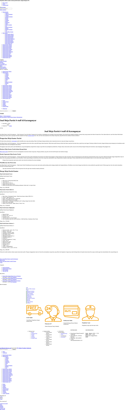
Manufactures (5, 12)
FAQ (62, 334)
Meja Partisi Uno (8, 43)
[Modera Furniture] (30, 291)
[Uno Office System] (30, 288)
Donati (6, 19)
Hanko (6, 21)
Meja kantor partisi (4, 151)
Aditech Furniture (8, 14)
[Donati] (28, 299)
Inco (6, 26)
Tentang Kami (34, 333)
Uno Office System (9, 31)
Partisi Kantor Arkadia (7, 45)
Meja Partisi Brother (9, 36)
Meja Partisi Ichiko (9, 40)
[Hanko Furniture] (29, 297)
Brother (6, 17)
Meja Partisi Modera (9, 42)
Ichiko (6, 23)
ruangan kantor (31, 135)
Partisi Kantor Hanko (7, 50)
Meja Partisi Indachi (9, 41)
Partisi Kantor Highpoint (8, 51)
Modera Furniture (8, 29)
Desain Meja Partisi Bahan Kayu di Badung (12, 276)
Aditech (6, 13)
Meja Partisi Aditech (9, 34)
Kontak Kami (34, 338)
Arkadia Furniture (9, 16)
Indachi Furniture (8, 27)
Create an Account (4, 403)
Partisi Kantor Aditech (7, 44)
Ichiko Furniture (8, 24)
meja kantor (14, 141)
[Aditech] (28, 302)
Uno (6, 30)
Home (1, 116)
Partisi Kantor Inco (6, 54)
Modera (6, 28)
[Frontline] (30, 298)
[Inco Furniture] (29, 293)
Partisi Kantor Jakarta (11, 117)
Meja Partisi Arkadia (9, 35)
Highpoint (7, 22)
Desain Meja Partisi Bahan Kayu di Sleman (11, 280)
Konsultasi (63, 337)
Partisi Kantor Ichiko (7, 52)
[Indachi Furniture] (30, 292)
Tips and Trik (5, 271)
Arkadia (7, 15)
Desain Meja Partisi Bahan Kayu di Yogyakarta (12, 278)
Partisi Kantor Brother (7, 47)
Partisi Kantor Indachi (7, 55)
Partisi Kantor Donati (7, 48)
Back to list (2, 260)
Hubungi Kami (64, 333)
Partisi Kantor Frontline (7, 49)
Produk (32, 334)
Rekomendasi (19, 117)
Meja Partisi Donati (9, 37)
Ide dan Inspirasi (7, 116)
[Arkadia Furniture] (29, 301)
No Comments (13, 277)
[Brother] (28, 300)
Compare (4, 392)
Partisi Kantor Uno (6, 57)
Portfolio (33, 337)
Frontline (7, 20)
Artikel (32, 335)
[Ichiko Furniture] (30, 294)
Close (1, 262)
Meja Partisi (5, 33)
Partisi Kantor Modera (7, 56)
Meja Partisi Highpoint (10, 38)
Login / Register (6, 393)
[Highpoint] (28, 295)
